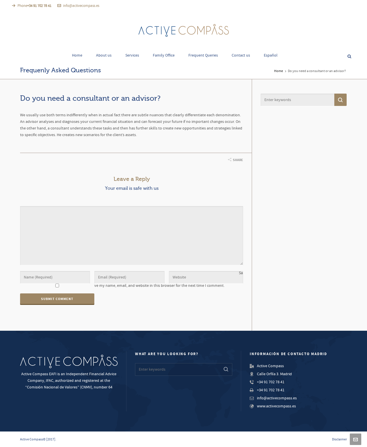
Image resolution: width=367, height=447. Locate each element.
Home (278, 71)
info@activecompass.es (81, 5)
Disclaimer (339, 439)
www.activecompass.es (276, 406)
